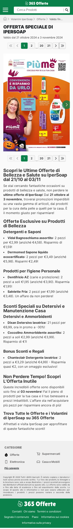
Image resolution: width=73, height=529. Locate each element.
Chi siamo (29, 511)
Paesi (35, 517)
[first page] (10, 46)
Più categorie (11, 468)
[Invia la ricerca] (67, 10)
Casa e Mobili (51, 461)
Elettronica (17, 461)
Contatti (17, 511)
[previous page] (17, 46)
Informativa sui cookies (55, 516)
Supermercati (51, 453)
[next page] (56, 46)
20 (41, 45)
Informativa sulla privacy (36, 522)
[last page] (62, 46)
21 (48, 45)
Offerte (41, 19)
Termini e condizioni (49, 511)
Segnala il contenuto (16, 516)
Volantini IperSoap (22, 19)
